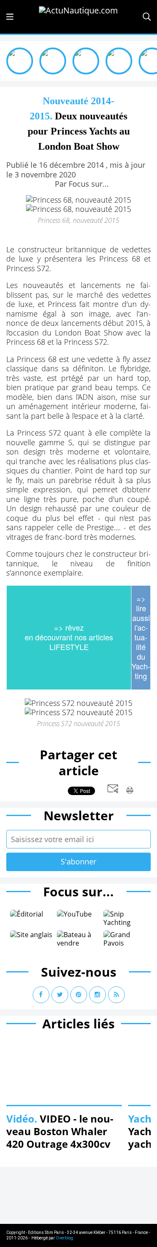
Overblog (64, 1238)
